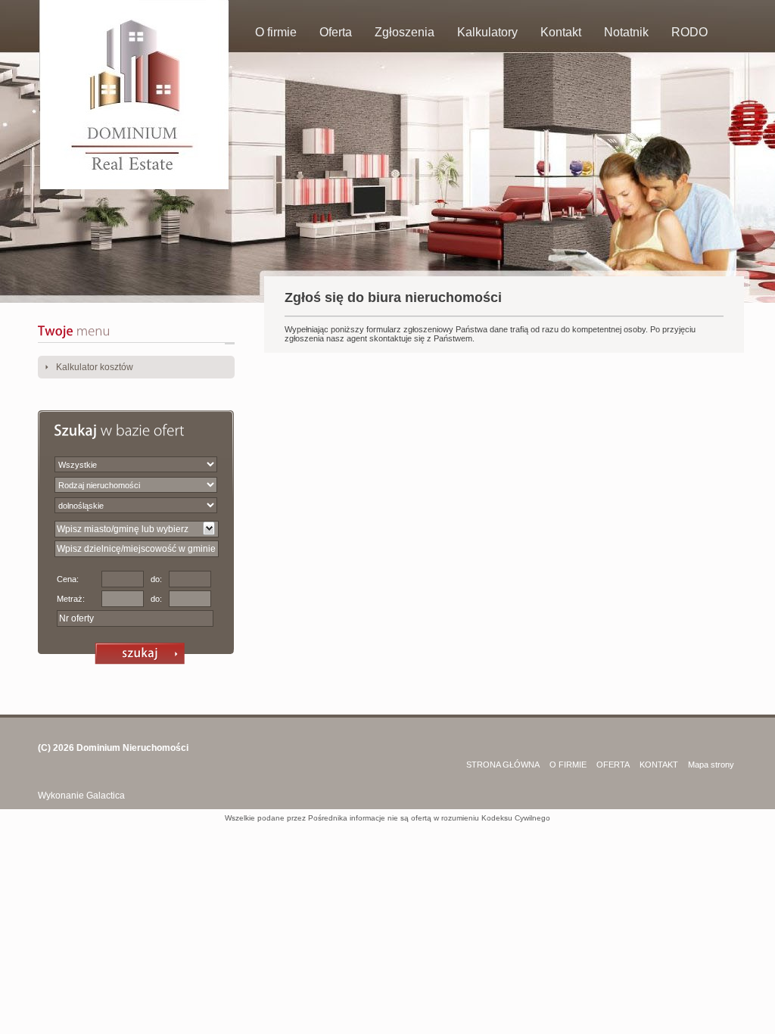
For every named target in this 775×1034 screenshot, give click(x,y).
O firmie (276, 32)
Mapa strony (711, 764)
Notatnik (626, 32)
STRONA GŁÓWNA (503, 764)
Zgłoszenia (404, 32)
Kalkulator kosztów (94, 367)
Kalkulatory (487, 32)
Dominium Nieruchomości (132, 748)
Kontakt (560, 32)
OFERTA (613, 764)
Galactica (105, 795)
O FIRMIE (568, 764)
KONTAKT (659, 764)
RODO (689, 32)
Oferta (335, 32)
